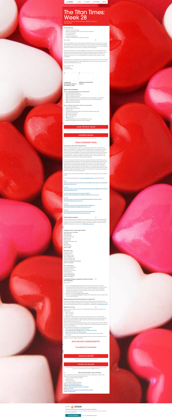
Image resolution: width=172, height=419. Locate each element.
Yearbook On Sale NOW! (86, 356)
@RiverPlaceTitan (71, 391)
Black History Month (73, 91)
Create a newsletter (73, 415)
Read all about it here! (103, 304)
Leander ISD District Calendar (86, 127)
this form (106, 46)
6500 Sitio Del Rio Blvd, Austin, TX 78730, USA (79, 387)
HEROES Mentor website (88, 224)
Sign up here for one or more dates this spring (76, 332)
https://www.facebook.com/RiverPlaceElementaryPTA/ (81, 390)
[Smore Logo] (70, 2)
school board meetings (77, 294)
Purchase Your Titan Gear (86, 364)
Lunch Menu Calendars (86, 135)
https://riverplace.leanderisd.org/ (75, 385)
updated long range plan (77, 285)
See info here (98, 99)
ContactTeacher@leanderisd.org (74, 383)
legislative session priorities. (82, 293)
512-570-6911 (70, 388)
